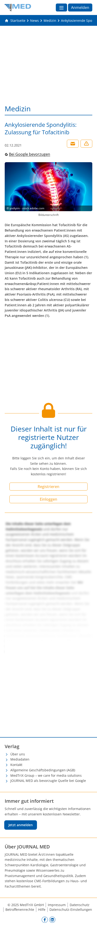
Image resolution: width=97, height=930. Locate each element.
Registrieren (48, 486)
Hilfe (41, 909)
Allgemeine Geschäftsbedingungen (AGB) (42, 770)
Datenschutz (79, 905)
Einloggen (48, 499)
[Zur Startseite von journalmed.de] (18, 7)
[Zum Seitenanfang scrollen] (88, 921)
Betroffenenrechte (19, 909)
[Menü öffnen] (61, 7)
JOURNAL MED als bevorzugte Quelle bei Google (48, 780)
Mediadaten (19, 759)
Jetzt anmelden (20, 825)
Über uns (17, 754)
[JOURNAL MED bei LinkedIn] (52, 920)
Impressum (57, 905)
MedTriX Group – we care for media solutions (46, 775)
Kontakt (16, 764)
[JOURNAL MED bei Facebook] (44, 920)
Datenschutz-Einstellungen (70, 909)
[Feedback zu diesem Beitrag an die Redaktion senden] (86, 144)
